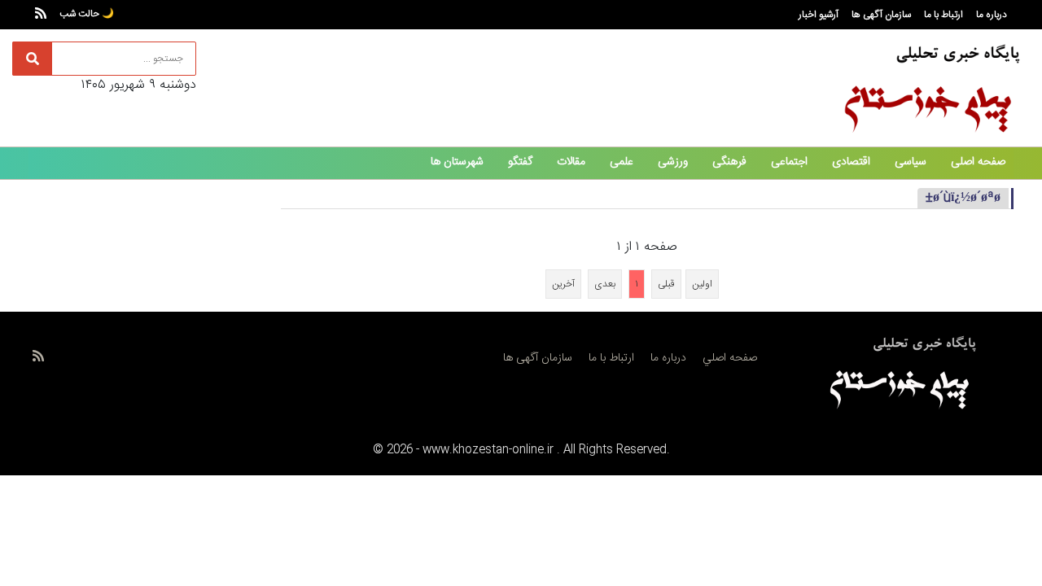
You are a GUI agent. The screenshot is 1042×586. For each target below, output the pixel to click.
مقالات (571, 162)
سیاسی (910, 162)
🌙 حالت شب (86, 14)
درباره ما (991, 15)
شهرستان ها (457, 162)
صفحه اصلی (978, 162)
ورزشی (673, 162)
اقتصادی (851, 162)
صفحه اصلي (730, 358)
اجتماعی (789, 162)
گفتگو (520, 162)
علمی (621, 162)
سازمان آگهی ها (881, 15)
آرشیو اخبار (818, 15)
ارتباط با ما (943, 15)
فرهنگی (729, 162)
